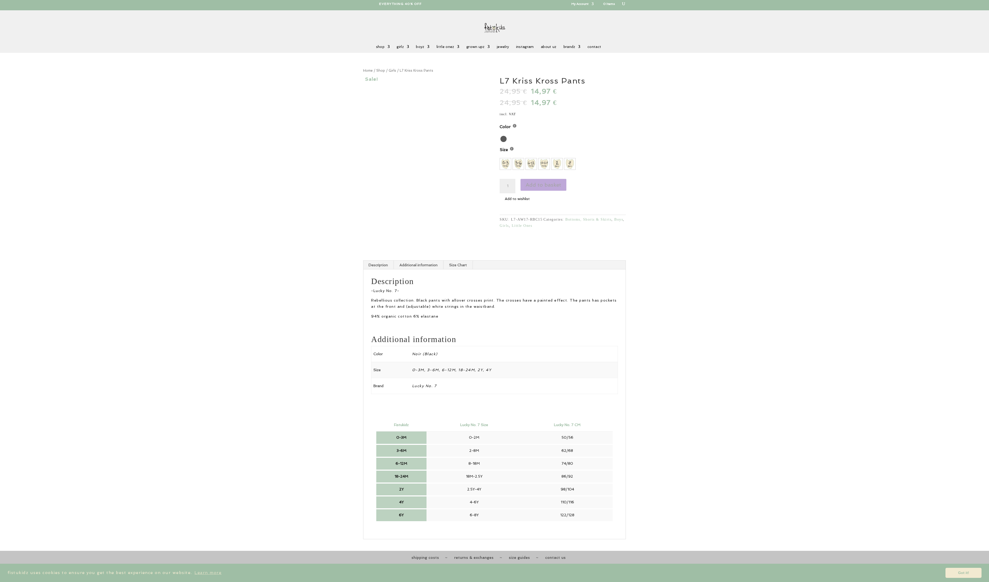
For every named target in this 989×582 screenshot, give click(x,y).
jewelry (503, 47)
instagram (525, 47)
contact (594, 47)
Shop (380, 70)
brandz (569, 47)
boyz (420, 47)
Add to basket (543, 185)
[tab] (378, 265)
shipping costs (425, 557)
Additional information (418, 265)
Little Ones (522, 226)
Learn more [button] (207, 572)
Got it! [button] (963, 573)
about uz (548, 47)
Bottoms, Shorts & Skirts (588, 219)
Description (378, 265)
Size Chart (458, 265)
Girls (392, 70)
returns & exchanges (474, 557)
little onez (445, 47)
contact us (555, 557)
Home (368, 70)
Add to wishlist (517, 199)
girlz (400, 47)
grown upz (475, 47)
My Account (580, 4)
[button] (426, 140)
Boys (618, 219)
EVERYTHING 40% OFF (400, 4)
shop (380, 47)
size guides (519, 557)
